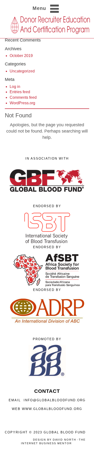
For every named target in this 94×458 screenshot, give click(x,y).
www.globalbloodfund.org (52, 409)
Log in (15, 87)
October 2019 (21, 56)
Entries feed (20, 92)
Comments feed (23, 97)
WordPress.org (22, 103)
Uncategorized (22, 71)
